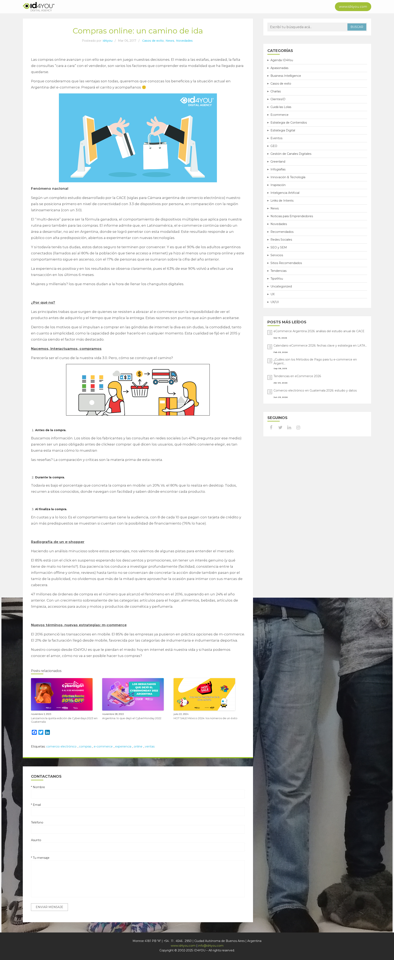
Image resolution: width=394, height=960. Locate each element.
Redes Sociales (281, 239)
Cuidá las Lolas (280, 107)
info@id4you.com (210, 945)
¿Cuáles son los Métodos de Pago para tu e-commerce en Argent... (315, 361)
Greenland (277, 161)
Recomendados (281, 232)
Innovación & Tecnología (287, 177)
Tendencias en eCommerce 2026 (297, 376)
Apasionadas (279, 68)
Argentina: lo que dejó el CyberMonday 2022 (131, 718)
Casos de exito (153, 40)
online (138, 746)
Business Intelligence (285, 76)
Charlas (275, 91)
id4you (107, 40)
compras (85, 746)
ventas (150, 746)
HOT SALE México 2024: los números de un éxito (205, 718)
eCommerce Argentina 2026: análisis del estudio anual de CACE (319, 331)
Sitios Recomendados (286, 263)
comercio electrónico (61, 746)
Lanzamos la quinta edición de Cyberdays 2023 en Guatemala (64, 720)
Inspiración (278, 185)
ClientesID (277, 99)
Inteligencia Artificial (284, 193)
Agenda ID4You (281, 60)
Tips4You (276, 278)
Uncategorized (281, 286)
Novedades (184, 40)
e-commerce (103, 746)
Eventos (276, 138)
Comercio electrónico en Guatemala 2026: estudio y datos (315, 390)
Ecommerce (279, 115)
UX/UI (274, 302)
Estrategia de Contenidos (288, 122)
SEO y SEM (278, 247)
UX (272, 294)
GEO (273, 146)
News (170, 40)
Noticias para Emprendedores (291, 216)
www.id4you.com (353, 7)
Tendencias (278, 271)
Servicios (276, 255)
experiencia (123, 746)
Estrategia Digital (282, 130)
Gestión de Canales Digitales (290, 154)
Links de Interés (281, 200)
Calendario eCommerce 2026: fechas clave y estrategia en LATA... (320, 345)
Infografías (277, 169)
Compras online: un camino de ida (138, 30)
